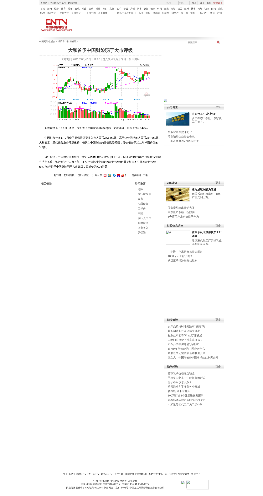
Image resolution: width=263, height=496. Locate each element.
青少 (105, 8)
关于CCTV (68, 474)
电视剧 (156, 13)
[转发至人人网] (114, 175)
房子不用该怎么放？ (180, 382)
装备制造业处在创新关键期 (184, 330)
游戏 (220, 8)
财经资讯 (71, 41)
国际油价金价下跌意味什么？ (185, 339)
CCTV (203, 13)
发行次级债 (144, 194)
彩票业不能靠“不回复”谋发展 (185, 335)
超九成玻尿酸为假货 (204, 189)
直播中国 (91, 13)
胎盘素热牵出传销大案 (181, 207)
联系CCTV (81, 474)
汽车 (139, 8)
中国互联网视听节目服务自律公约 (147, 487)
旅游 (146, 8)
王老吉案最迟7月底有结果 (183, 141)
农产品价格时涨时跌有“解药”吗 (186, 326)
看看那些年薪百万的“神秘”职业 (186, 400)
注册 (202, 3)
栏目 (219, 13)
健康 (153, 8)
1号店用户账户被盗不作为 (183, 216)
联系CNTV (106, 474)
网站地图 (72, 3)
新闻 (49, 8)
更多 (218, 107)
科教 (98, 8)
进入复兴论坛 (110, 59)
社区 (180, 8)
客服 (209, 3)
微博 (186, 8)
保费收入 (143, 227)
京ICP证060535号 (112, 484)
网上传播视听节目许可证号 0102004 (84, 487)
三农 (166, 8)
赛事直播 (102, 13)
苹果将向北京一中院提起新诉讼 (186, 377)
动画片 (175, 13)
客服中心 (195, 474)
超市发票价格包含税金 (181, 373)
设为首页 (218, 3)
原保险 (142, 232)
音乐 (91, 8)
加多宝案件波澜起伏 (180, 132)
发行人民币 (144, 218)
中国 (140, 213)
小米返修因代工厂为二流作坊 (185, 404)
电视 (42, 13)
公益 (125, 8)
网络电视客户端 (125, 13)
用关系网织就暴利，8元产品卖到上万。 (206, 195)
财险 (140, 189)
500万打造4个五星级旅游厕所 (186, 395)
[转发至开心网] (104, 175)
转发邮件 (83, 175)
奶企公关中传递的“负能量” (183, 344)
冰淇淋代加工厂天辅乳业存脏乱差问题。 (207, 242)
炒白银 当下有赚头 (179, 391)
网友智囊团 (183, 474)
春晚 (77, 8)
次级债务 (143, 203)
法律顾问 (141, 474)
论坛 (200, 8)
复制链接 (69, 175)
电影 (148, 13)
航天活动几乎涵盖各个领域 (184, 386)
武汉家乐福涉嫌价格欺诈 (182, 260)
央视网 (43, 3)
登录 (194, 3)
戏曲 (84, 8)
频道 (212, 13)
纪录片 (165, 13)
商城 (173, 8)
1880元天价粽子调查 (180, 256)
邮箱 (213, 8)
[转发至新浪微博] (122, 175)
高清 (140, 13)
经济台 (61, 41)
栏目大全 (64, 13)
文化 (112, 8)
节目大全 (76, 13)
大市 (140, 198)
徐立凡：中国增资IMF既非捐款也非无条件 (193, 357)
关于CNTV (93, 474)
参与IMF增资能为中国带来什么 (186, 348)
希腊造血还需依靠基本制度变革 (186, 353)
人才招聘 (118, 474)
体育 (63, 8)
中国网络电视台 (58, 3)
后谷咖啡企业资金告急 (181, 136)
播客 (192, 13)
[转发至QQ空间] (109, 175)
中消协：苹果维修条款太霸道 (185, 251)
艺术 (118, 8)
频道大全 (51, 13)
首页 (42, 8)
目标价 (142, 208)
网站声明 (130, 474)
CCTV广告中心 (155, 474)
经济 (56, 8)
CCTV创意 (170, 474)
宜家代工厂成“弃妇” (204, 113)
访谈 (206, 8)
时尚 (159, 8)
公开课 (184, 13)
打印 (57, 175)
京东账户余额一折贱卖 (181, 212)
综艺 (70, 8)
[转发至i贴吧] (118, 175)
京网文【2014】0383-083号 (135, 484)
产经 (132, 8)
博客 (193, 8)
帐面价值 (143, 222)
